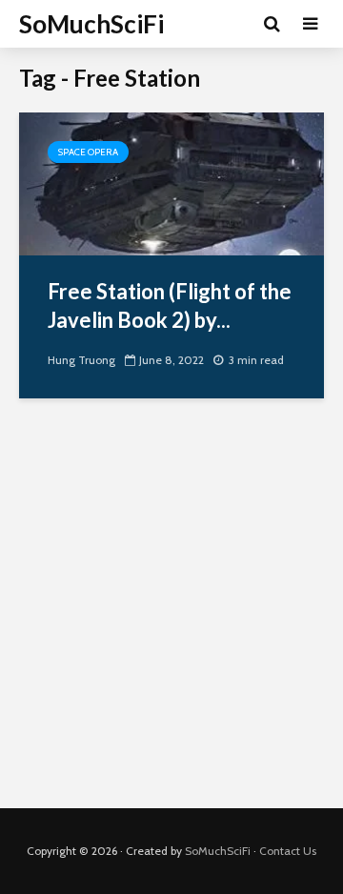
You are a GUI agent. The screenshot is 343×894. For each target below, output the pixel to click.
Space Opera (88, 152)
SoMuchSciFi (91, 24)
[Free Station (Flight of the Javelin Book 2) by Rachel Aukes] (171, 182)
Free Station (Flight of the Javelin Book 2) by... (170, 305)
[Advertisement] (171, 617)
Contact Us (287, 850)
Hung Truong (81, 360)
